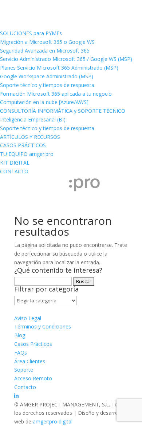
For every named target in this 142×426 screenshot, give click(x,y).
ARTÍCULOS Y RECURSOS (30, 136)
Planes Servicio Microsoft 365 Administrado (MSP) (59, 67)
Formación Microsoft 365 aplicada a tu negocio (56, 93)
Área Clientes (29, 361)
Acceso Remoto (33, 378)
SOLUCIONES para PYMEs (31, 33)
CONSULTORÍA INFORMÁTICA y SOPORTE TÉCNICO (62, 110)
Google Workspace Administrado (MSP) (46, 76)
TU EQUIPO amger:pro (27, 153)
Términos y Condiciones (42, 326)
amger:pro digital (52, 421)
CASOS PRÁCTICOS (23, 145)
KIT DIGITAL (14, 162)
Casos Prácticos (33, 343)
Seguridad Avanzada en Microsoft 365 (45, 50)
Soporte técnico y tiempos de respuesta (47, 85)
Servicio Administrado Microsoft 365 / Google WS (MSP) (66, 58)
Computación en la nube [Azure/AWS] (44, 102)
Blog (19, 335)
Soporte (23, 369)
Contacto (25, 387)
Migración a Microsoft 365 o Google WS (47, 41)
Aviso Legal (27, 318)
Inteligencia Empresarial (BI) (33, 119)
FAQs (20, 352)
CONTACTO (14, 171)
